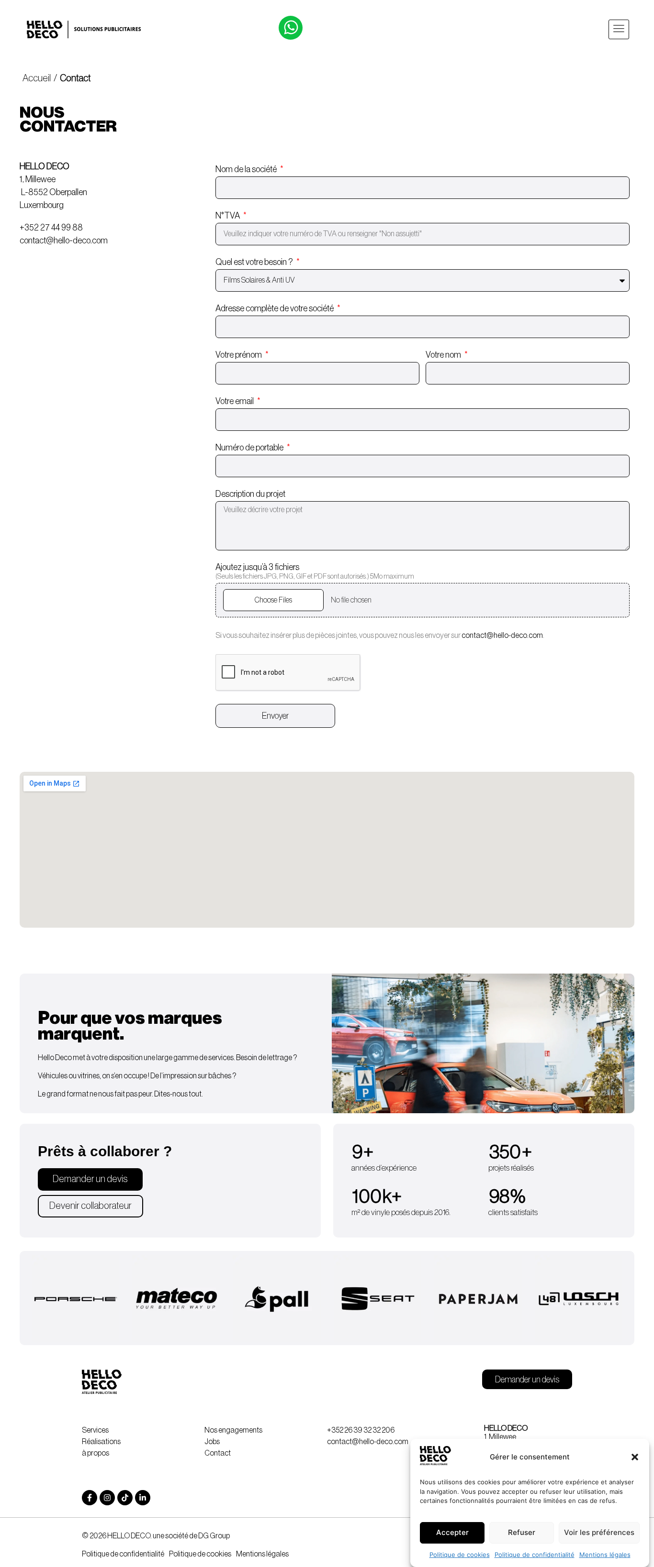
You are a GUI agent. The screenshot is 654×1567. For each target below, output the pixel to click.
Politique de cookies (459, 1554)
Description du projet (250, 494)
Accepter (452, 1532)
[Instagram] (107, 1497)
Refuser (521, 1532)
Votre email (235, 401)
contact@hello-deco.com (502, 635)
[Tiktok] (125, 1497)
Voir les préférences (599, 1532)
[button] (635, 1457)
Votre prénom (239, 355)
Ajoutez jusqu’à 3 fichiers (314, 571)
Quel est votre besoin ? (254, 262)
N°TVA (228, 215)
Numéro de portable (250, 447)
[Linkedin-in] (142, 1497)
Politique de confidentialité (535, 1554)
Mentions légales (605, 1554)
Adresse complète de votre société (275, 308)
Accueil (37, 78)
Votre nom (444, 355)
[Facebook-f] (89, 1497)
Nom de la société (246, 169)
